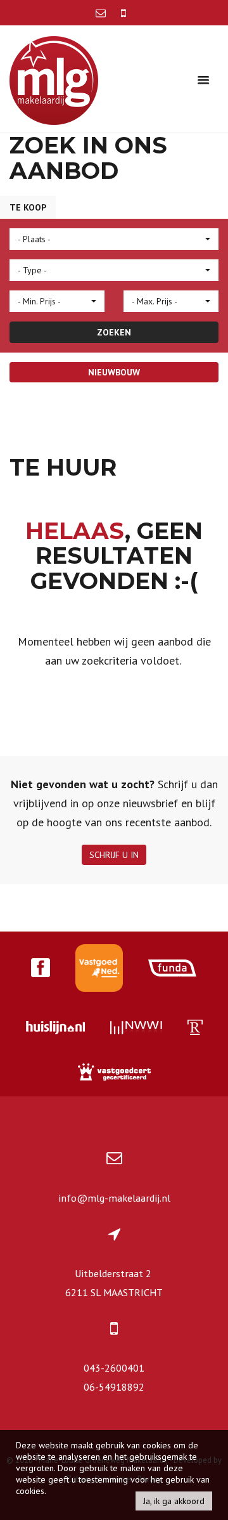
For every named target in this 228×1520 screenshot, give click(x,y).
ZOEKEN (114, 332)
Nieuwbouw (114, 372)
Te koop (28, 207)
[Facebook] (40, 969)
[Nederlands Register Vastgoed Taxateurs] (195, 1029)
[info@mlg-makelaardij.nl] (101, 12)
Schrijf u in (114, 855)
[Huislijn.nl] (55, 1029)
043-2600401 (114, 1367)
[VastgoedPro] (99, 970)
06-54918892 (114, 1386)
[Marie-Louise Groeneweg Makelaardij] (54, 79)
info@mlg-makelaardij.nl (114, 1198)
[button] (114, 239)
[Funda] (173, 969)
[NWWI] (136, 1029)
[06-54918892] (123, 12)
